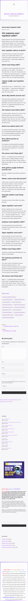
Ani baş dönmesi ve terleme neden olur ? (8, 428)
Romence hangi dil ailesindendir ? (7, 441)
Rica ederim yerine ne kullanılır (20, 307)
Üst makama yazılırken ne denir (8, 315)
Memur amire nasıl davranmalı (7, 307)
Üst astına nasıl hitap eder (17, 309)
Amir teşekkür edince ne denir (7, 299)
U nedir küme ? (4, 438)
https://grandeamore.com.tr (15, 399)
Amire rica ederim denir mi (16, 302)
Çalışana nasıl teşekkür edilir (7, 304)
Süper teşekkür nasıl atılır (7, 309)
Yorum (3, 346)
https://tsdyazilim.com (4, 399)
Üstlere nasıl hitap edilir (18, 315)
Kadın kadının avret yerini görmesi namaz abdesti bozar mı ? (11, 422)
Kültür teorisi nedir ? (5, 444)
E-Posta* (3, 367)
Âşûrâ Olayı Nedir (5, 539)
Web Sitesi (3, 373)
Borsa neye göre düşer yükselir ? (7, 425)
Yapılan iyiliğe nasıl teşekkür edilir (8, 317)
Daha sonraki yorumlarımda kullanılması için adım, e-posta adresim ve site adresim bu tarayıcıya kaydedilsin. (14, 382)
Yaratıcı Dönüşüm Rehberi (14, 14)
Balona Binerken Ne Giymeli (9, 330)
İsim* (3, 361)
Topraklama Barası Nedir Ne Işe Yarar (8, 547)
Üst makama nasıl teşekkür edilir (19, 312)
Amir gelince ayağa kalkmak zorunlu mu (9, 297)
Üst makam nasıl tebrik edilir (7, 312)
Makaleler (7, 293)
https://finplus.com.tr (4, 401)
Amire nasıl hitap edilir (6, 302)
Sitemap (11, 401)
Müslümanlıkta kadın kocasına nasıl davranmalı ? (10, 435)
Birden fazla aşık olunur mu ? (6, 448)
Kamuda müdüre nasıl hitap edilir (19, 304)
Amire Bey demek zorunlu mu (19, 299)
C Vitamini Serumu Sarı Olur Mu (10, 326)
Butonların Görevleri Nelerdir (6, 543)
